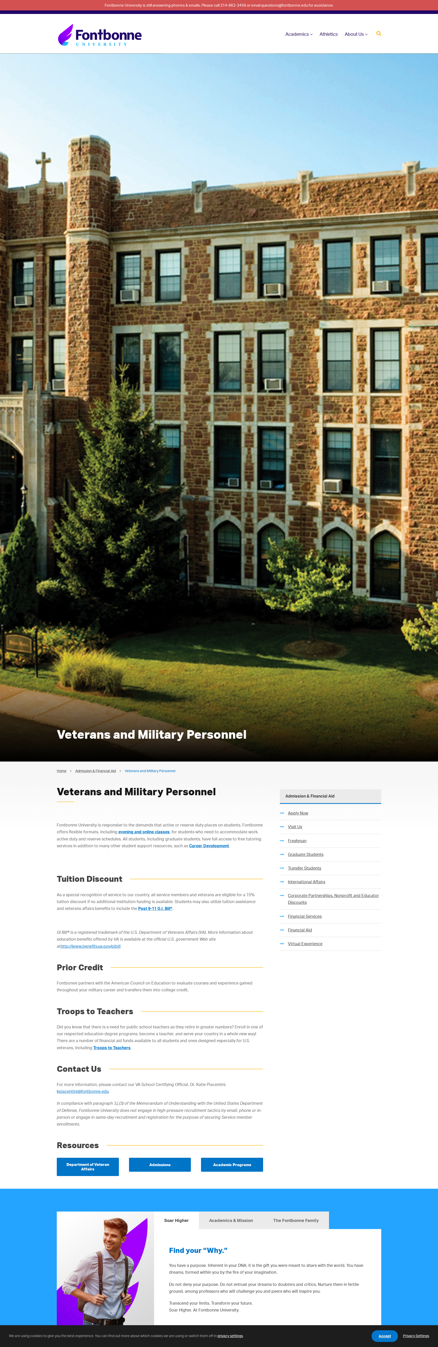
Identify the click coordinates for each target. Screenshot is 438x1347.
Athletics (329, 34)
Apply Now (298, 813)
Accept (385, 1336)
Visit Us (295, 826)
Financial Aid (300, 929)
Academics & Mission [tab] (231, 1220)
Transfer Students (304, 868)
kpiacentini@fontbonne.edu (83, 1091)
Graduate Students (305, 854)
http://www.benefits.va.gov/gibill (90, 946)
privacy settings (230, 1336)
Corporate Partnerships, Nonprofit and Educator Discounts (333, 899)
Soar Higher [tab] (176, 1220)
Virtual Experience (305, 943)
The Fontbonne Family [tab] (296, 1220)
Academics (297, 34)
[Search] (378, 32)
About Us (354, 34)
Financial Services (305, 916)
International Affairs (306, 881)
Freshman (297, 840)
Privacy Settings (416, 1336)
